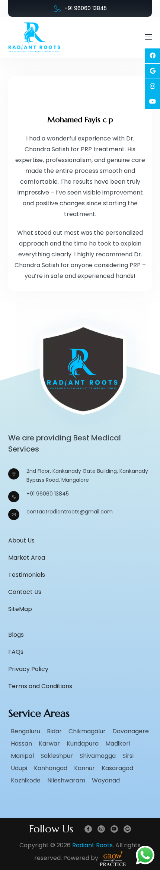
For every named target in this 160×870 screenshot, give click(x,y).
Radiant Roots (92, 845)
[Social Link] (152, 55)
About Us (21, 540)
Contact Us (24, 592)
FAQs (15, 652)
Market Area (26, 557)
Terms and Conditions (40, 686)
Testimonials (26, 574)
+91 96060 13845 (85, 8)
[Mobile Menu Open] (148, 37)
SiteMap (20, 609)
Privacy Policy (28, 669)
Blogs (16, 634)
